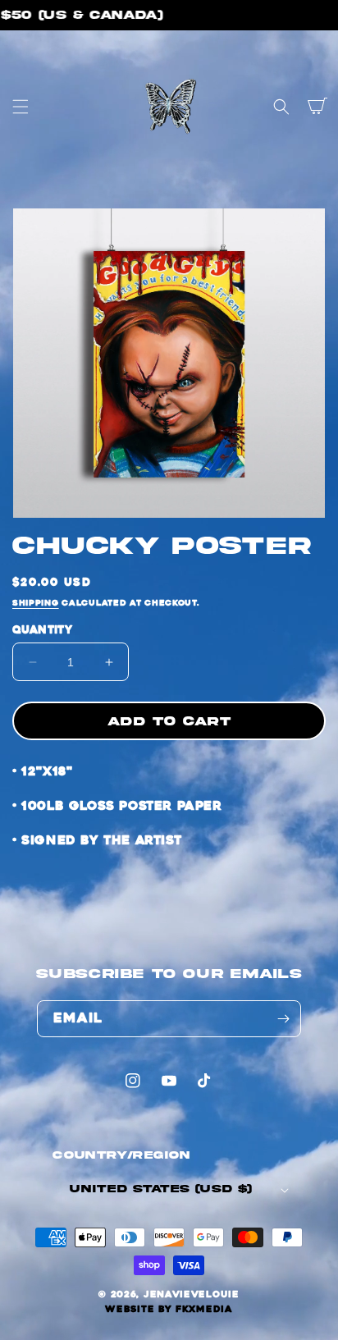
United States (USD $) (161, 1189)
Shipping (35, 602)
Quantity (42, 630)
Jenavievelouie (192, 1294)
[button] (20, 107)
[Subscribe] (283, 1018)
